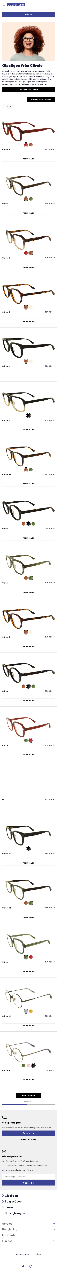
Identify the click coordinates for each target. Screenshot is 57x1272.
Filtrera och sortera (41, 100)
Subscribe (28, 1183)
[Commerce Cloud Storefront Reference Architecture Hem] (17, 5)
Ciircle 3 (6, 150)
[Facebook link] (23, 1266)
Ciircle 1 (6, 529)
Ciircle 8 (6, 421)
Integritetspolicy (23, 1254)
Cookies (37, 1254)
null (4, 800)
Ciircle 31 (6, 475)
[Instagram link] (30, 1266)
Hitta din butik (28, 1140)
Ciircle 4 (6, 1071)
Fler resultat (28, 1096)
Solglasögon (12, 1202)
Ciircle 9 (6, 366)
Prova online (28, 159)
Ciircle (8, 107)
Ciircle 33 (6, 854)
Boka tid (29, 15)
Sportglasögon (13, 1213)
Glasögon (10, 1196)
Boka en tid (28, 1133)
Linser (7, 1208)
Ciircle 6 (6, 312)
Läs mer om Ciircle (28, 89)
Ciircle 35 (6, 1016)
